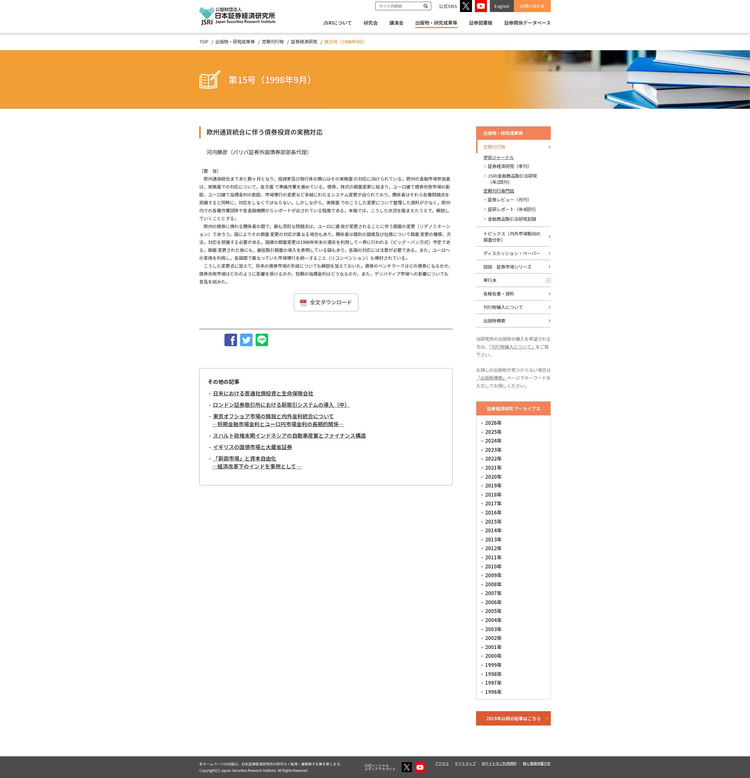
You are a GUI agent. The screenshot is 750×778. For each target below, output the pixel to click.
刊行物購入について (503, 307)
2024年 (493, 440)
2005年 (493, 610)
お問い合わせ (532, 6)
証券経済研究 (304, 41)
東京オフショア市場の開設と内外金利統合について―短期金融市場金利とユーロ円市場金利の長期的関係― (278, 420)
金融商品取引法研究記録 (512, 219)
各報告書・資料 (498, 294)
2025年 (493, 431)
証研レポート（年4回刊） (513, 209)
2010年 (493, 566)
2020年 (493, 476)
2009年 (493, 575)
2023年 (493, 449)
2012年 (493, 548)
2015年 (493, 521)
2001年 (493, 646)
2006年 (493, 602)
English (501, 6)
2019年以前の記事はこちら (513, 718)
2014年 (493, 530)
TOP (203, 41)
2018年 (493, 494)
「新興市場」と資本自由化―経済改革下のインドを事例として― (256, 462)
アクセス (442, 763)
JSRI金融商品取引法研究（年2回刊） (512, 179)
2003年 (493, 629)
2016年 (493, 512)
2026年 (493, 422)
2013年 (493, 539)
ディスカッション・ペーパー (511, 253)
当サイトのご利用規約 (499, 763)
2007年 (493, 593)
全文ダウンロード (331, 302)
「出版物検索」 (491, 378)
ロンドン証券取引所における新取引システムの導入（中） (281, 404)
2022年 (493, 458)
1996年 (493, 691)
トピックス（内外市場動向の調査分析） (512, 236)
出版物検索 (494, 320)
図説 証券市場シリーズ (507, 267)
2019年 (493, 485)
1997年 (493, 682)
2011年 (493, 557)
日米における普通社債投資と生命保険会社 (263, 393)
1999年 (493, 664)
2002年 (493, 637)
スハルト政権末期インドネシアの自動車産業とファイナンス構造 (289, 435)
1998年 (493, 673)
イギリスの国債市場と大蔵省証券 (252, 447)
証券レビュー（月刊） (510, 199)
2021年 (493, 467)
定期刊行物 (273, 41)
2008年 (493, 584)
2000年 (493, 655)
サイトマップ (465, 763)
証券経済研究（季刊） (510, 166)
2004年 (493, 620)
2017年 (493, 503)
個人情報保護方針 (537, 763)
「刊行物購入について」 (512, 347)
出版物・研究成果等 (436, 22)
